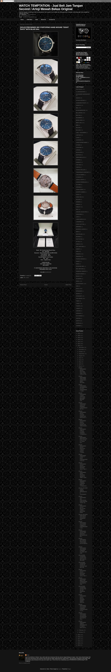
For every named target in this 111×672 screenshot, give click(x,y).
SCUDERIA (78, 278)
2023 (79, 339)
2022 (79, 341)
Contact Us (52, 19)
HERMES (78, 202)
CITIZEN (78, 145)
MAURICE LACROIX (81, 229)
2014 (79, 645)
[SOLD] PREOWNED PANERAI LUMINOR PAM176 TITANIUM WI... (83, 483)
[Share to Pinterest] (41, 275)
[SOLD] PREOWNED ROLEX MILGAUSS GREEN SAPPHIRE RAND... (82, 508)
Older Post (68, 284)
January (81, 632)
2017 (79, 638)
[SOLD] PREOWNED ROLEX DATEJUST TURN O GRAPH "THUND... (82, 448)
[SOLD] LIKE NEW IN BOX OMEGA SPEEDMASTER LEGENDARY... (83, 491)
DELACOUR (79, 152)
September (82, 353)
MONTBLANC (79, 234)
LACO (77, 216)
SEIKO (77, 281)
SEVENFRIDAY (79, 283)
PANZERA (78, 256)
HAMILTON (78, 197)
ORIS (77, 251)
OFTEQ (78, 241)
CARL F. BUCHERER (81, 132)
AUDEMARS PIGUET (81, 103)
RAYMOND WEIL (80, 266)
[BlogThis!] (36, 275)
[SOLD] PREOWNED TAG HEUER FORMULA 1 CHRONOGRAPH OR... (83, 525)
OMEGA (78, 244)
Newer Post (23, 284)
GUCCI (77, 194)
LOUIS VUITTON (80, 224)
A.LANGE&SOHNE (80, 91)
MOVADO (78, 236)
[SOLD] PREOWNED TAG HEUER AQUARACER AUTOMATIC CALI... (82, 616)
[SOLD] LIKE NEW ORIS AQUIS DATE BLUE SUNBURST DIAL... (83, 517)
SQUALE (78, 293)
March (80, 366)
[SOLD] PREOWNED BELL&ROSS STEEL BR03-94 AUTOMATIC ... (83, 541)
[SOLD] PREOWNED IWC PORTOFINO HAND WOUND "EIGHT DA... (83, 499)
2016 (79, 640)
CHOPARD (78, 140)
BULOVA (78, 127)
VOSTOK (78, 318)
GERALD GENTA (80, 179)
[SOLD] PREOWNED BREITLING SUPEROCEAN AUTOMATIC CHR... (83, 581)
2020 (79, 345)
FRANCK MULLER (80, 169)
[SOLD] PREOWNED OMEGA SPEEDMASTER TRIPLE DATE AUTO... (83, 624)
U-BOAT (78, 308)
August (81, 355)
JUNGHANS (79, 214)
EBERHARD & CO (80, 157)
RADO (77, 263)
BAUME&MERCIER (80, 110)
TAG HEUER (79, 298)
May (80, 362)
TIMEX (77, 301)
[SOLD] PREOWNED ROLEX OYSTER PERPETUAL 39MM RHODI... (83, 422)
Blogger (69, 669)
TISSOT (78, 303)
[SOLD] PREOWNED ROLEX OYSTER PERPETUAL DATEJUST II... (83, 414)
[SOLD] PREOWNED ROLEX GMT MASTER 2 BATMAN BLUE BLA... (83, 533)
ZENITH (78, 320)
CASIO (77, 137)
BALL (77, 107)
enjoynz (59, 669)
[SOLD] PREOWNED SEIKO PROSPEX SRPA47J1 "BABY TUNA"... (83, 474)
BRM (77, 125)
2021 (79, 343)
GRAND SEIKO (79, 189)
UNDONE (78, 310)
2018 (79, 636)
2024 (79, 337)
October (81, 351)
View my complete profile (24, 663)
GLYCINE (78, 184)
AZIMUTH (78, 105)
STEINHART (79, 296)
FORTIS (78, 167)
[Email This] (35, 275)
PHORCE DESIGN (80, 259)
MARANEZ (78, 226)
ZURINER (78, 325)
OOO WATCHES (80, 246)
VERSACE (78, 313)
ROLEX (78, 276)
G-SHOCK (78, 177)
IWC (25, 277)
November (81, 349)
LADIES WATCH (80, 219)
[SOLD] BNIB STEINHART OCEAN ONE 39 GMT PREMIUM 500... (82, 589)
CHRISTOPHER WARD (81, 142)
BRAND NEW (79, 120)
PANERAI (78, 254)
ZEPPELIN (78, 323)
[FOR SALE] (79, 89)
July (80, 357)
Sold (36, 19)
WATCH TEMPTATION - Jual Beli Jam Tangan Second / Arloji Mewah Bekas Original (51, 7)
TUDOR (78, 306)
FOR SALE (29, 19)
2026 (79, 333)
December (81, 347)
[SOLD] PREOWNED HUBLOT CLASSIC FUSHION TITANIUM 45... (83, 431)
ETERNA (78, 159)
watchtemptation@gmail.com (29, 17)
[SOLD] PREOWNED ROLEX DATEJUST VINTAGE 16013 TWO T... (83, 466)
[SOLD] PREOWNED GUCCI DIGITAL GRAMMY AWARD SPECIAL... (82, 598)
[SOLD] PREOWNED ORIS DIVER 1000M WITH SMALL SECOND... (82, 379)
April (80, 364)
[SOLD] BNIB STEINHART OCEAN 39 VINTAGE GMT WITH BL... (83, 565)
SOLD (27, 277)
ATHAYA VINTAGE (80, 100)
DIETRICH (78, 154)
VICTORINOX (79, 315)
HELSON (78, 199)
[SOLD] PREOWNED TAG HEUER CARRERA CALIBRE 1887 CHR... (83, 550)
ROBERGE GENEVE (81, 271)
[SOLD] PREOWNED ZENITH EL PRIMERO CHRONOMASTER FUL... (83, 406)
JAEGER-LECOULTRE (81, 211)
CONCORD (78, 147)
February (81, 630)
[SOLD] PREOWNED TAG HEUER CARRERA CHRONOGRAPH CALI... (83, 607)
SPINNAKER (79, 291)
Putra (28, 655)
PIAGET (78, 261)
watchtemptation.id (25, 15)
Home (22, 19)
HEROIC (78, 204)
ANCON (78, 98)
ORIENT (78, 249)
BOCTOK (78, 115)
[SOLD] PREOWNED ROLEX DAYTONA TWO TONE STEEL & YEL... (83, 371)
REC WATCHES (80, 268)
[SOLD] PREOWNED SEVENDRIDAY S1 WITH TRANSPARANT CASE (83, 388)
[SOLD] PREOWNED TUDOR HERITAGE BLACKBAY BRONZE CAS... (82, 396)
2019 (79, 634)
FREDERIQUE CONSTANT (82, 172)
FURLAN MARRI (80, 174)
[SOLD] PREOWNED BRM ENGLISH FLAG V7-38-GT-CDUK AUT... (83, 439)
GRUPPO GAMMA (80, 192)
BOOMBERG (79, 117)
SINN (77, 286)
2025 (79, 335)
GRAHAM (78, 187)
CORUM (78, 150)
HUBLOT (78, 206)
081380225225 (48, 272)
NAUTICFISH (79, 239)
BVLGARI (78, 130)
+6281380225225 (31, 14)
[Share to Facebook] (39, 275)
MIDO (77, 231)
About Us (43, 19)
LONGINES (78, 221)
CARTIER (78, 135)
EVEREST (78, 162)
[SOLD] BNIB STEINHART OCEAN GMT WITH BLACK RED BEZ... (82, 558)
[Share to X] (38, 275)
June (80, 359)
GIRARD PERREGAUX (81, 182)
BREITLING (79, 122)
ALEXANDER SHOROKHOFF (83, 94)
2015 (79, 643)
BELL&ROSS (79, 112)
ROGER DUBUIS (80, 273)
